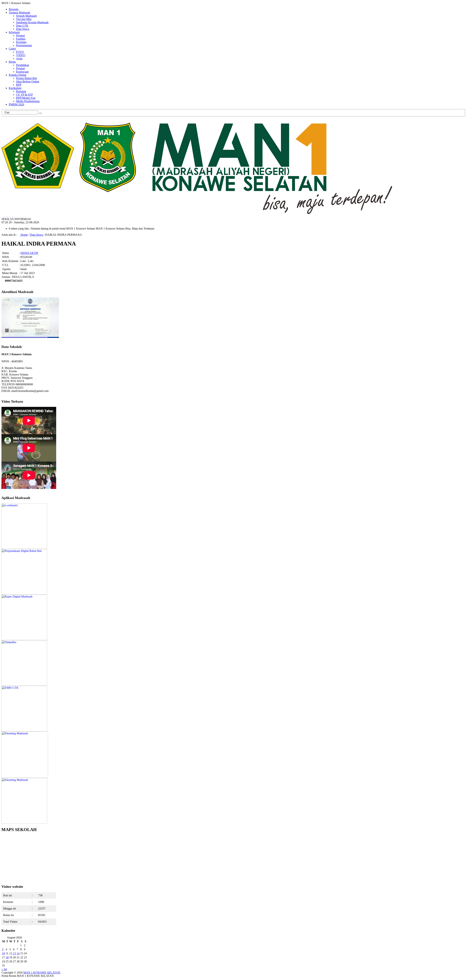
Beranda (13, 9)
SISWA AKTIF (29, 253)
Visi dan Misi (23, 19)
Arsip (19, 58)
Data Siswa (22, 28)
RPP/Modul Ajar (25, 97)
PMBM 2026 (16, 104)
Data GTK (22, 25)
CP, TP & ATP (24, 94)
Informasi (14, 32)
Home (24, 234)
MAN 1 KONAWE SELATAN (41, 972)
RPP (18, 84)
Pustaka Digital (17, 74)
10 (3, 953)
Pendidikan (22, 65)
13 (14, 953)
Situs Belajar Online (27, 81)
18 (7, 957)
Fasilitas (20, 38)
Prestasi (20, 35)
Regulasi (21, 91)
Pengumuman (24, 45)
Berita (12, 61)
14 (18, 953)
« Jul (4, 969)
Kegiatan (21, 42)
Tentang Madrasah (19, 12)
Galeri (12, 48)
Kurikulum (15, 88)
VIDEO (20, 55)
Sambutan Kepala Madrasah (32, 22)
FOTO (20, 51)
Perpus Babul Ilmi (26, 78)
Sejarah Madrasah (26, 15)
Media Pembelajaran (28, 101)
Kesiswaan (22, 71)
